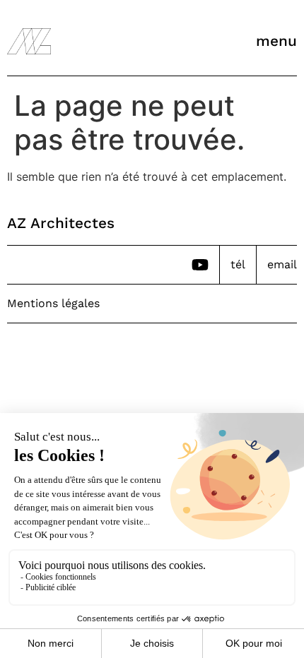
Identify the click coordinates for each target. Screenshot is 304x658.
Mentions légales (53, 303)
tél (237, 264)
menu (276, 40)
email (282, 264)
